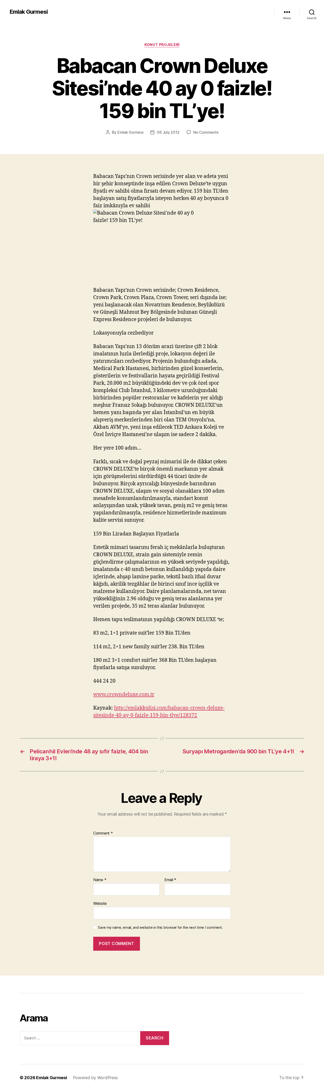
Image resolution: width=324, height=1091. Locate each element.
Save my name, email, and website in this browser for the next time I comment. (160, 927)
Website (100, 903)
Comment (103, 833)
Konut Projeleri (161, 45)
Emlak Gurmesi (28, 12)
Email (170, 880)
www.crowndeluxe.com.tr (123, 694)
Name (99, 880)
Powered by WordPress (95, 1077)
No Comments (205, 132)
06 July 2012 (168, 132)
